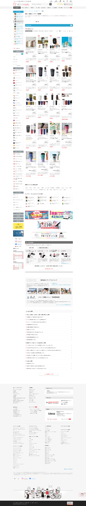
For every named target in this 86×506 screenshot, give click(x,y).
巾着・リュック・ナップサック (17, 457)
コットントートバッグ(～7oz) (17, 447)
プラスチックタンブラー (19, 18)
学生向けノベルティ (16, 197)
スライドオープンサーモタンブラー (43, 139)
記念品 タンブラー (47, 447)
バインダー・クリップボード (33, 443)
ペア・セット (36, 189)
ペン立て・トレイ (31, 448)
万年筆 (46, 435)
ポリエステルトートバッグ (16, 451)
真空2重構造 (52, 187)
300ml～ (31, 187)
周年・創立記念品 (17, 153)
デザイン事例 (60, 7)
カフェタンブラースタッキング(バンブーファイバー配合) (31, 110)
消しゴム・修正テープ (48, 441)
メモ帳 (30, 438)
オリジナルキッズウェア (32, 433)
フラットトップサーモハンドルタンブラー (54, 110)
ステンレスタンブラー (29, 138)
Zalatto (51, 189)
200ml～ (27, 187)
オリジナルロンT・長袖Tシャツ (33, 432)
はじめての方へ (43, 7)
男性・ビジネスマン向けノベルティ (18, 199)
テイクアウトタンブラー (41, 109)
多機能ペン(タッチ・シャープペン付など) (50, 431)
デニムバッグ (15, 459)
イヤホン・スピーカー (64, 436)
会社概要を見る (54, 283)
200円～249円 (15, 64)
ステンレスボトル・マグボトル (19, 24)
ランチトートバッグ (16, 456)
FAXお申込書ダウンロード (17, 416)
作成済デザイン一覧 (32, 397)
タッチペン (62, 432)
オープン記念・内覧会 (18, 166)
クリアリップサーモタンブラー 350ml (54, 81)
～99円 (14, 56)
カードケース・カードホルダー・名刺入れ (34, 449)
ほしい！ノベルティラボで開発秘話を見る (63, 304)
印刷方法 (32, 7)
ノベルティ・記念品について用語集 (35, 410)
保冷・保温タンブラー (16, 432)
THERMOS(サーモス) (42, 189)
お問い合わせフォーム (16, 410)
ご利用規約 (15, 395)
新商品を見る (18, 48)
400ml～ (35, 187)
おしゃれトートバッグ (16, 466)
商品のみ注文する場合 (43, 247)
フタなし (66, 187)
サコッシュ (14, 461)
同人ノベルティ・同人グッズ (19, 171)
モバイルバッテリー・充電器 (65, 431)
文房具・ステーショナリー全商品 (33, 436)
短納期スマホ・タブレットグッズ (65, 443)
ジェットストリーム (47, 429)
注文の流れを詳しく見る (49, 268)
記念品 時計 (47, 453)
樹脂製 (42, 187)
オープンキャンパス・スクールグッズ (19, 176)
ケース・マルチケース (32, 450)
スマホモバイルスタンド (64, 435)
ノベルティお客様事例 (33, 411)
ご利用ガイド (49, 7)
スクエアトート (15, 462)
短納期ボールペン (47, 442)
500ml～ (39, 187)
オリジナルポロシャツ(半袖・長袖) (33, 429)
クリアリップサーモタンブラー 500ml (43, 81)
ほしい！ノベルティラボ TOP (34, 409)
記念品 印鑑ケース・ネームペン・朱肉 (50, 460)
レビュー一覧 (31, 399)
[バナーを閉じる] (84, 493)
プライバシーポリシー (16, 393)
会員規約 (14, 396)
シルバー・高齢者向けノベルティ (17, 207)
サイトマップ (15, 403)
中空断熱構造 (58, 187)
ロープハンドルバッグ (16, 465)
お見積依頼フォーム (16, 411)
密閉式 (71, 187)
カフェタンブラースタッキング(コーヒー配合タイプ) (66, 81)
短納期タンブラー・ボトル (19, 44)
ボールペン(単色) (47, 430)
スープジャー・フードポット (19, 31)
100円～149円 (15, 59)
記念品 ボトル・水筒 (48, 449)
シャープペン (47, 434)
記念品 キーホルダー (48, 462)
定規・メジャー (31, 453)
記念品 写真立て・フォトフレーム (49, 458)
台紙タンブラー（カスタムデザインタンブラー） (19, 16)
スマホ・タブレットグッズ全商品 (65, 429)
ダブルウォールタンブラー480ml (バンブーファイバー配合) (31, 81)
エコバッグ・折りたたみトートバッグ (18, 452)
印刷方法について (32, 395)
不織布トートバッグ (16, 454)
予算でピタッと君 (32, 389)
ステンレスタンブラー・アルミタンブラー (19, 14)
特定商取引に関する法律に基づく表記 (19, 397)
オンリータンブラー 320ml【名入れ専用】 (55, 167)
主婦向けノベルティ (16, 204)
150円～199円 (15, 61)
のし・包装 (37, 7)
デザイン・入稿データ (25, 7)
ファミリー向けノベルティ (16, 209)
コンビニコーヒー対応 (29, 189)
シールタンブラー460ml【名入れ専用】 (31, 167)
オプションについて (32, 396)
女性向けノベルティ (16, 202)
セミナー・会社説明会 (18, 168)
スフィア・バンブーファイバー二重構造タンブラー (43, 53)
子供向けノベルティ (16, 194)
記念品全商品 (47, 445)
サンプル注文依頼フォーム (17, 414)
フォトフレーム (31, 444)
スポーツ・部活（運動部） (19, 181)
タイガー (61, 189)
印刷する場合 (31, 247)
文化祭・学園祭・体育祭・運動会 (19, 179)
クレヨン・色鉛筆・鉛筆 (48, 439)
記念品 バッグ (47, 452)
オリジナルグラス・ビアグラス (19, 39)
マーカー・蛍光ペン (47, 437)
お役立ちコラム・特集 (33, 413)
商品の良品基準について (17, 401)
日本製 (65, 189)
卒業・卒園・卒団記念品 (18, 156)
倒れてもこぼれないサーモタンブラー (67, 110)
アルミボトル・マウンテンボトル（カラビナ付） (19, 26)
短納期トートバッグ (16, 467)
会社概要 (14, 390)
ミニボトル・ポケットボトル (19, 34)
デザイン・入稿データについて (34, 393)
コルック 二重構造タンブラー (66, 52)
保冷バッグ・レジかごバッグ (17, 455)
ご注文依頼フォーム (16, 413)
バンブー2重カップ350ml (54, 138)
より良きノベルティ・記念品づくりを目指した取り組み (61, 284)
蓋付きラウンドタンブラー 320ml (30, 53)
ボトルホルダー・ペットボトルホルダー (19, 41)
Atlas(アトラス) (55, 189)
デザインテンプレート (32, 402)
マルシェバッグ (15, 460)
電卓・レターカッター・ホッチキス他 (34, 455)
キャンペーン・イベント (18, 158)
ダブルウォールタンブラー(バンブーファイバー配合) (55, 53)
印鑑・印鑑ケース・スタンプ (33, 454)
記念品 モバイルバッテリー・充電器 (50, 459)
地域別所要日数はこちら (64, 263)
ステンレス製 (47, 187)
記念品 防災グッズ (47, 463)
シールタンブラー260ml (41, 166)
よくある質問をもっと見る (48, 374)
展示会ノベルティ (17, 163)
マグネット (30, 440)
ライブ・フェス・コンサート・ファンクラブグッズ (19, 174)
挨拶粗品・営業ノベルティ (19, 161)
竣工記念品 (16, 186)
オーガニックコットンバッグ (17, 449)
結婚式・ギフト (17, 188)
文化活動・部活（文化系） (19, 183)
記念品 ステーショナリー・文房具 (49, 454)
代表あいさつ (15, 392)
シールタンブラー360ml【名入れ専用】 (67, 139)
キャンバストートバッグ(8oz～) (17, 450)
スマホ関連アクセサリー (64, 442)
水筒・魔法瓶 (18, 36)
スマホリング (62, 441)
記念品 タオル (47, 457)
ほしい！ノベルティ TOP (17, 389)
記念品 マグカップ (47, 448)
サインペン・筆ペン (47, 436)
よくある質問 (55, 7)
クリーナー (30, 445)
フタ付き (62, 187)
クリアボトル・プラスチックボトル (19, 29)
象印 (47, 189)
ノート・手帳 (31, 439)
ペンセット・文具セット (48, 440)
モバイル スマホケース (64, 439)
